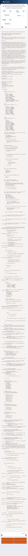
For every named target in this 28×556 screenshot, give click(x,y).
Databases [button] (14, 538)
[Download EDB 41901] (20, 15)
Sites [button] (13, 541)
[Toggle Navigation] (1, 1)
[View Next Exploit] (26, 27)
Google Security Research (17, 12)
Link (26, 533)
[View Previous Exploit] (2, 27)
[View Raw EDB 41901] (23, 15)
